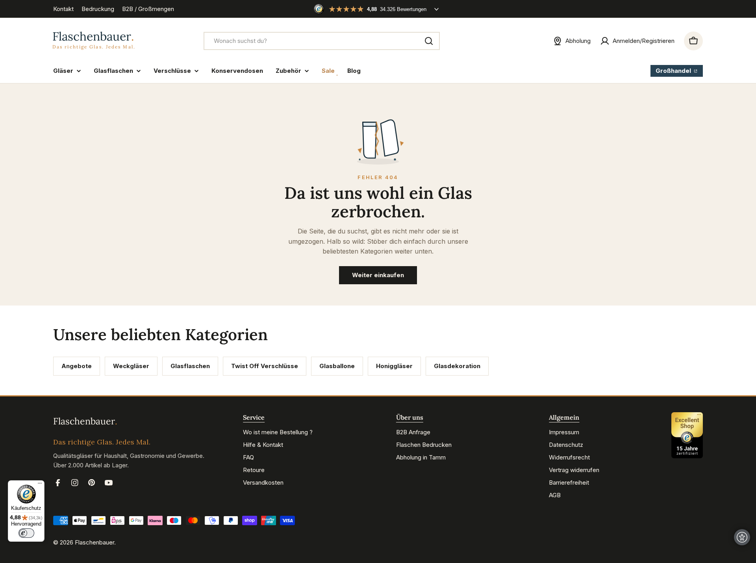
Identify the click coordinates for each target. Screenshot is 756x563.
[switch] (26, 533)
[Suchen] (429, 41)
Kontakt (63, 9)
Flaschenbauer (94, 542)
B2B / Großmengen (148, 9)
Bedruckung (98, 9)
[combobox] (322, 41)
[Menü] (39, 485)
